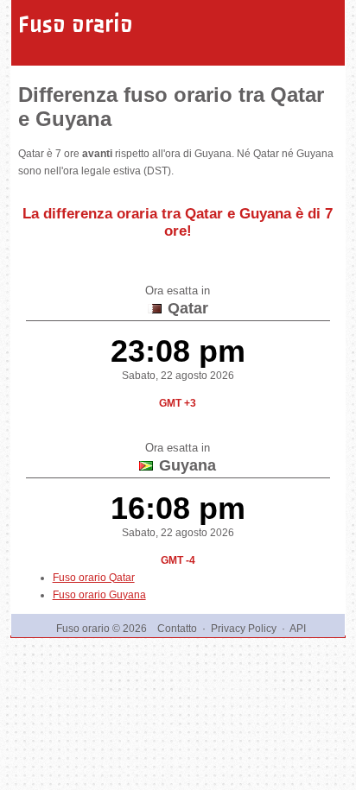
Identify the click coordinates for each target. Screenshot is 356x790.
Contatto (177, 629)
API (297, 629)
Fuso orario (75, 24)
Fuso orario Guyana (99, 595)
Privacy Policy (244, 629)
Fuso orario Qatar (94, 578)
